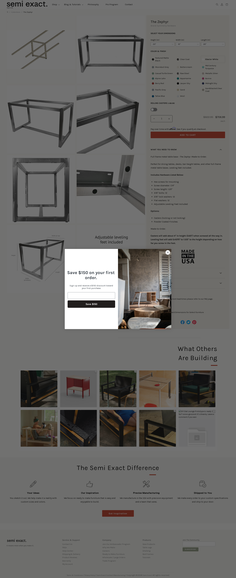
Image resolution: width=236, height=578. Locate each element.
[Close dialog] (167, 252)
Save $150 (91, 304)
